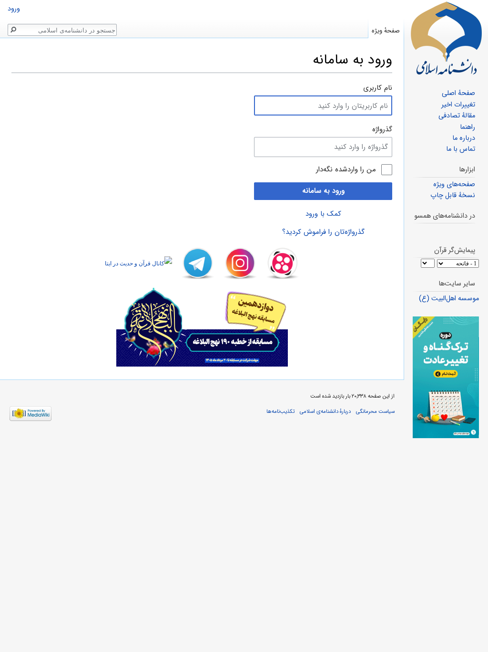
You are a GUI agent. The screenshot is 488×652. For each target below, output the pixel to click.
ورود (14, 8)
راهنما (467, 127)
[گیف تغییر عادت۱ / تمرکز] (446, 377)
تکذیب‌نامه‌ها (280, 411)
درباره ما (463, 138)
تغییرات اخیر (458, 104)
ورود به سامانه (323, 191)
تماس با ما (460, 149)
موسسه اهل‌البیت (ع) (449, 298)
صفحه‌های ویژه (454, 184)
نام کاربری (377, 88)
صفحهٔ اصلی (458, 93)
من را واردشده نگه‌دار (346, 169)
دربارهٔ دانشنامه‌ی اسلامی (325, 411)
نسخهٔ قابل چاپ (452, 195)
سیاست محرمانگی (375, 411)
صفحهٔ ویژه (386, 31)
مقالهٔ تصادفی (456, 115)
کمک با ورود (323, 214)
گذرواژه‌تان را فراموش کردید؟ (323, 232)
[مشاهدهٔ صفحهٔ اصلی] (446, 38)
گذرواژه (382, 129)
